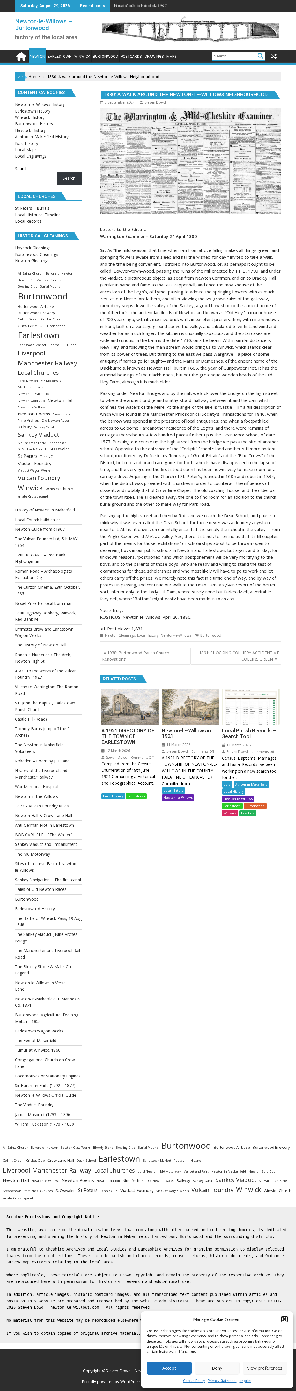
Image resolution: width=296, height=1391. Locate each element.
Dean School (56, 326)
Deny (217, 1368)
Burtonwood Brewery (36, 312)
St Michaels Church (32, 449)
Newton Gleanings (120, 635)
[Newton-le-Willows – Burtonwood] (20, 55)
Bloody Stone (60, 280)
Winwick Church (59, 488)
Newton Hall (60, 400)
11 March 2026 (178, 744)
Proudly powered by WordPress (111, 1381)
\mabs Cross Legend (33, 496)
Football (55, 345)
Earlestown (136, 796)
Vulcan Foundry (39, 478)
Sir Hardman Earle (32, 443)
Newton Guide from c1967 (140, 5)
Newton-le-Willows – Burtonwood (43, 24)
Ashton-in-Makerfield (251, 784)
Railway (25, 427)
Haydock (247, 813)
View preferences (264, 1368)
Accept (169, 1368)
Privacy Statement (222, 1380)
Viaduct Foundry (34, 463)
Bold (227, 784)
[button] (284, 1319)
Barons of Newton (59, 273)
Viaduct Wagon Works (34, 470)
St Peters (28, 456)
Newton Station (64, 414)
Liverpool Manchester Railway (47, 358)
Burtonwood (210, 635)
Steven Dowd (155, 102)
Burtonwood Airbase (36, 306)
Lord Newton (28, 381)
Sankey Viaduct (38, 434)
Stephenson (58, 443)
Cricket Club (50, 319)
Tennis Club (49, 457)
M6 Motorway (50, 381)
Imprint (245, 1380)
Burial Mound (50, 286)
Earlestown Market (32, 345)
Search (21, 168)
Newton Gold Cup (31, 401)
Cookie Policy (194, 1380)
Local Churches (38, 372)
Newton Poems (34, 414)
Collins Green (28, 319)
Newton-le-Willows (176, 635)
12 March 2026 (117, 750)
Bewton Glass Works (33, 280)
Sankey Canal (44, 427)
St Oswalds (60, 448)
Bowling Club (27, 286)
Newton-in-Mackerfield (35, 394)
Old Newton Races (55, 421)
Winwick (230, 813)
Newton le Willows (31, 407)
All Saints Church (30, 273)
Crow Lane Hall (31, 325)
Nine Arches (28, 420)
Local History (147, 635)
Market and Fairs (30, 387)
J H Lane (70, 345)
